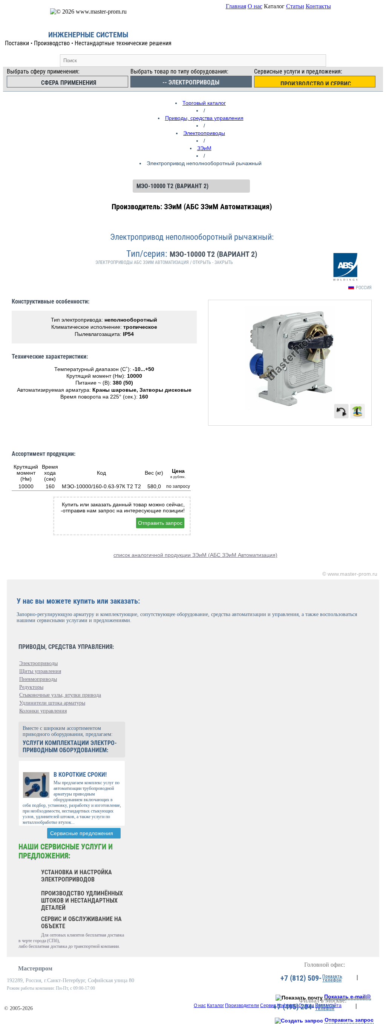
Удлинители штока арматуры (52, 703)
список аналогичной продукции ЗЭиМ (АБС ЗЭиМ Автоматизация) (195, 555)
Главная (236, 6)
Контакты (318, 6)
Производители (242, 1005)
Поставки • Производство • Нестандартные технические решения (88, 43)
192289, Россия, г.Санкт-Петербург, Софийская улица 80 (70, 980)
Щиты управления (40, 671)
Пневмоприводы (38, 679)
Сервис (268, 1005)
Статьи (295, 6)
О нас (255, 6)
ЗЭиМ (204, 148)
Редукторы (31, 687)
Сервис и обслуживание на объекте (81, 922)
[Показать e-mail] (299, 998)
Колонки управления (43, 711)
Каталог (215, 1005)
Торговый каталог (204, 103)
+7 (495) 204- (293, 1006)
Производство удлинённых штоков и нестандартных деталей (82, 900)
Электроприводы (204, 133)
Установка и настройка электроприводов (76, 876)
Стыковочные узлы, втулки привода (60, 695)
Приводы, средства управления (204, 118)
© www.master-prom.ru (349, 574)
